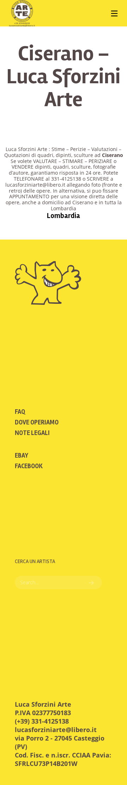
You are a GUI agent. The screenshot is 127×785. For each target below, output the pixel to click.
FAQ (20, 412)
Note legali (32, 433)
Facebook (29, 466)
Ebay (21, 455)
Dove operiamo (37, 422)
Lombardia (63, 215)
